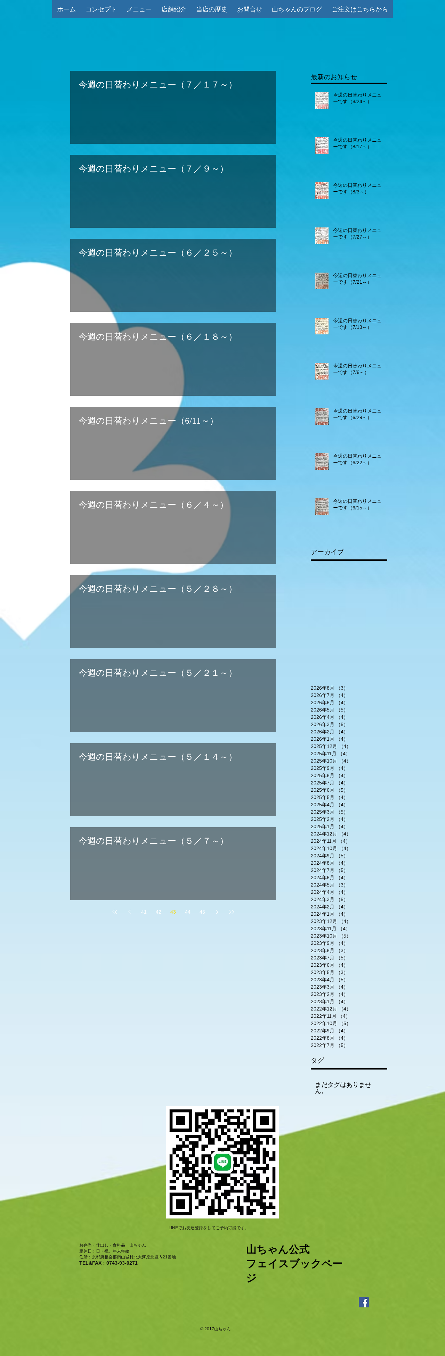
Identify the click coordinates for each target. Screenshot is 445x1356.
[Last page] (231, 912)
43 (173, 912)
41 (144, 912)
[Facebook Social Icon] (364, 1302)
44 (188, 912)
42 (158, 912)
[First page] (114, 912)
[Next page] (217, 912)
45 (202, 912)
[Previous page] (129, 912)
